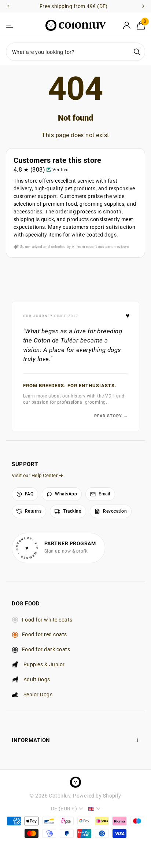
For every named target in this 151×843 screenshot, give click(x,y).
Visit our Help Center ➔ (37, 475)
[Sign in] (126, 25)
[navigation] (8, 6)
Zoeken (137, 52)
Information (31, 740)
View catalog (10, 25)
